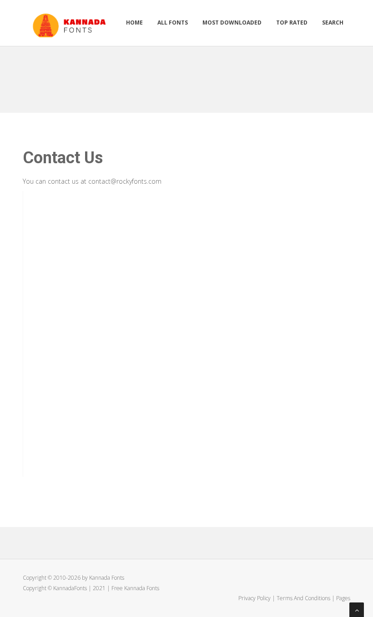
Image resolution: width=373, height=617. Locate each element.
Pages (343, 598)
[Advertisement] (188, 75)
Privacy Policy (254, 598)
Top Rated (291, 22)
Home (134, 22)
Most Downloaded (232, 22)
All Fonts (172, 22)
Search (332, 22)
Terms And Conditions (303, 598)
